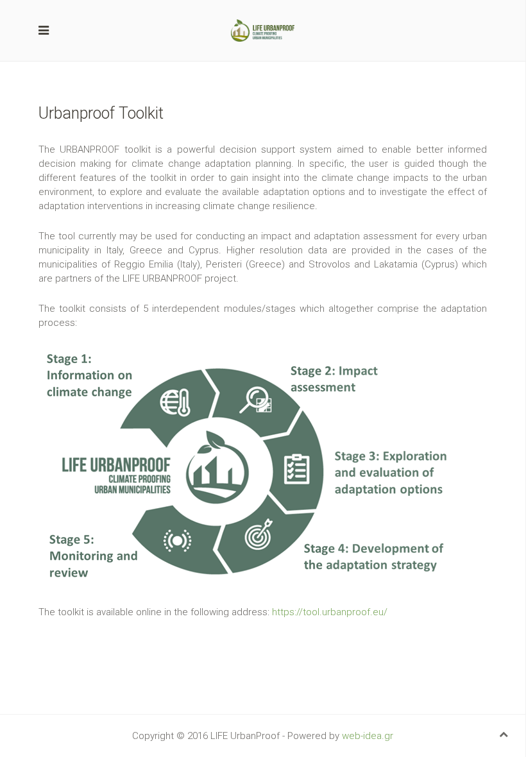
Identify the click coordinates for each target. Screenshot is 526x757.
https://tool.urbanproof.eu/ (329, 612)
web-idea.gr (367, 736)
